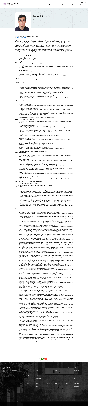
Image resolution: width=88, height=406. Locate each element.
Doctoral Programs (38, 378)
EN (82, 2)
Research (55, 4)
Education (50, 4)
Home (27, 4)
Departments (39, 4)
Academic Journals (76, 386)
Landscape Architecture (48, 13)
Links (84, 4)
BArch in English (70, 4)
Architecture (75, 367)
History (37, 370)
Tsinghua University (76, 383)
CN (79, 2)
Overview (37, 367)
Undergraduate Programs (39, 375)
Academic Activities (57, 370)
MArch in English (78, 4)
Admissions (45, 4)
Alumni (37, 386)
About (31, 4)
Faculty (41, 13)
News (35, 4)
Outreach (64, 4)
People (59, 4)
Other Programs (38, 379)
